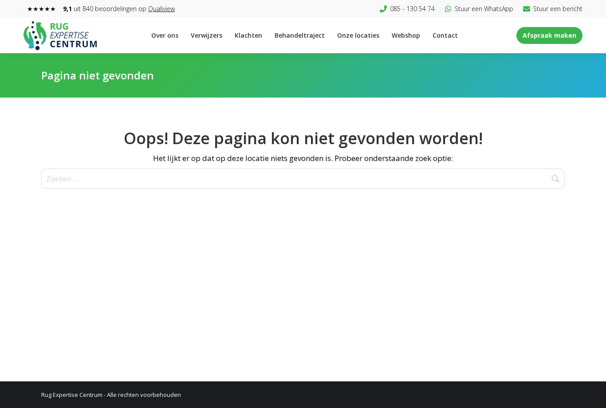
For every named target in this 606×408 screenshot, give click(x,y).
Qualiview (161, 8)
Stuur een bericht (557, 8)
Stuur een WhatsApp (484, 8)
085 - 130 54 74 (412, 8)
